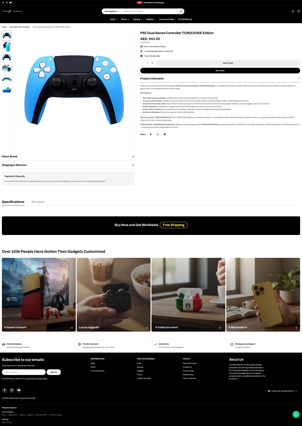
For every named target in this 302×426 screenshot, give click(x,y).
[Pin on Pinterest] (165, 134)
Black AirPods (7, 422)
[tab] (13, 203)
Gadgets (30, 415)
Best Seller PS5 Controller (20, 27)
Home (4, 27)
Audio (4, 415)
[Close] (72, 327)
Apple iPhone (12, 415)
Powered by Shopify (27, 398)
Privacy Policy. (42, 378)
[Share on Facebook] (150, 134)
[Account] (293, 11)
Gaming (22, 415)
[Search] (181, 11)
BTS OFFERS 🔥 (55, 415)
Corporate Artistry (41, 415)
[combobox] (143, 11)
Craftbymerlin (13, 398)
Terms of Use (30, 378)
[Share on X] (158, 134)
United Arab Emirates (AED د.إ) (283, 391)
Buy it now (220, 71)
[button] (38, 327)
